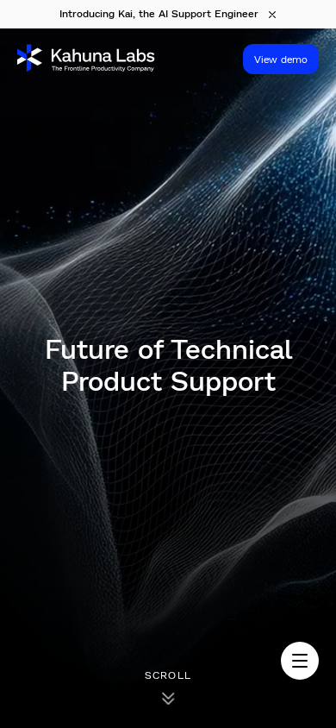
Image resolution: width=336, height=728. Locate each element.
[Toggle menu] (300, 661)
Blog (25, 444)
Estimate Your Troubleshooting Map (111, 532)
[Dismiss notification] (272, 14)
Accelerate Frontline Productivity (98, 513)
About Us (38, 425)
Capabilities (43, 494)
